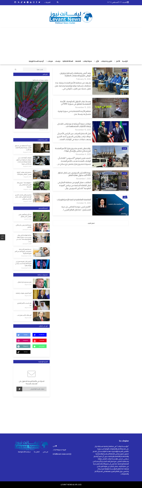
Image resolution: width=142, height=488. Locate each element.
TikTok (25, 352)
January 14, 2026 (26, 229)
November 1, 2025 (83, 179)
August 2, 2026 (27, 189)
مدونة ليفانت (87, 61)
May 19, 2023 (28, 284)
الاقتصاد (78, 61)
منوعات (50, 61)
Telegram (25, 346)
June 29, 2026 (27, 219)
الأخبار (118, 61)
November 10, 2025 (83, 130)
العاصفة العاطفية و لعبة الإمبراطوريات (73, 199)
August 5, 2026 (27, 177)
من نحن (45, 452)
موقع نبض (41, 346)
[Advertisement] (71, 42)
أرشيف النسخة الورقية (36, 61)
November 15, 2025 (83, 107)
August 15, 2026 (27, 152)
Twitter (25, 334)
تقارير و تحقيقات (106, 61)
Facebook (41, 334)
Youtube (41, 340)
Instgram (25, 340)
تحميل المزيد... (90, 223)
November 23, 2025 (26, 256)
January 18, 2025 (43, 129)
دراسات (57, 61)
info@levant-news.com (61, 454)
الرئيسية (125, 61)
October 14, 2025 (84, 203)
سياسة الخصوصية (24, 452)
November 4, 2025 (83, 154)
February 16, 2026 (83, 79)
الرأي (97, 61)
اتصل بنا (36, 452)
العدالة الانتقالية (68, 61)
